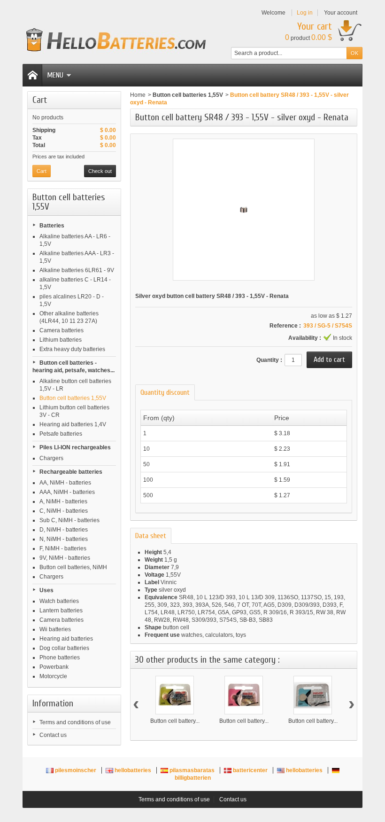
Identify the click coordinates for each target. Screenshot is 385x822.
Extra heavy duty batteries (72, 349)
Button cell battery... (175, 721)
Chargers (51, 458)
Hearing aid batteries (66, 638)
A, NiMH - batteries (63, 501)
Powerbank (54, 667)
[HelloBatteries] (116, 39)
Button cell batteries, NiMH (73, 567)
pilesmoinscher (76, 770)
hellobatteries (133, 770)
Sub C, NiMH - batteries (69, 520)
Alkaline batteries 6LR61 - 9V (76, 270)
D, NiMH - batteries (63, 529)
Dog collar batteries (64, 648)
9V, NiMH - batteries (64, 558)
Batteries (51, 225)
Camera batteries (61, 330)
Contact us (53, 735)
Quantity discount (165, 392)
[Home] (32, 75)
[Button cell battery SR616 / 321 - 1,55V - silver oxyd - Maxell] (243, 695)
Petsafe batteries (60, 434)
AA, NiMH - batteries (65, 482)
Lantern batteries (61, 610)
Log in (305, 12)
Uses (46, 590)
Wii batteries (55, 629)
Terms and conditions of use (75, 722)
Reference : (285, 325)
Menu (55, 75)
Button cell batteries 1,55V (72, 398)
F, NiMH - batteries (62, 548)
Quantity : (269, 360)
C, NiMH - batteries (63, 511)
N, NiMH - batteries (63, 539)
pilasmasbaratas (192, 770)
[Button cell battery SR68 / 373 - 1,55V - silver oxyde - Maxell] (174, 695)
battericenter (250, 770)
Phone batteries (59, 657)
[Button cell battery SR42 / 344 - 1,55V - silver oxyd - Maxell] (312, 695)
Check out (100, 171)
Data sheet (150, 536)
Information (52, 703)
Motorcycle (53, 676)
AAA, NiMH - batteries (67, 492)
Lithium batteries (60, 340)
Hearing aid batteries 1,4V (72, 424)
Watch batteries (59, 601)
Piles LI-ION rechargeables (75, 447)
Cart (39, 99)
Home (138, 95)
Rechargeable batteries (70, 472)
